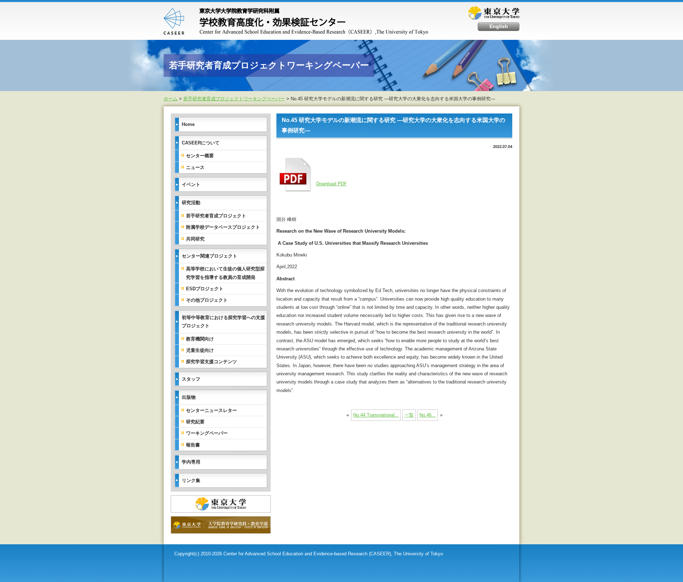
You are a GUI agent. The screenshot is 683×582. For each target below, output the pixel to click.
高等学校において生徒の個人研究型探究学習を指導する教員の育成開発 (225, 273)
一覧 (409, 415)
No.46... (427, 415)
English (498, 26)
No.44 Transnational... (376, 415)
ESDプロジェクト (204, 288)
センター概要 (200, 155)
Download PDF (331, 183)
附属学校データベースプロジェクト (223, 227)
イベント (191, 184)
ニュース (195, 167)
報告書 (193, 445)
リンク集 (191, 480)
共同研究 (195, 239)
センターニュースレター (211, 410)
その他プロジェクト (207, 300)
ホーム (171, 98)
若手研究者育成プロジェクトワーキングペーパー (234, 98)
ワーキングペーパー (207, 433)
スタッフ (191, 379)
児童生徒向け (200, 350)
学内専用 (191, 462)
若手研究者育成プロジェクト (216, 215)
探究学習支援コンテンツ (211, 361)
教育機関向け (200, 339)
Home (188, 124)
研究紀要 (195, 421)
